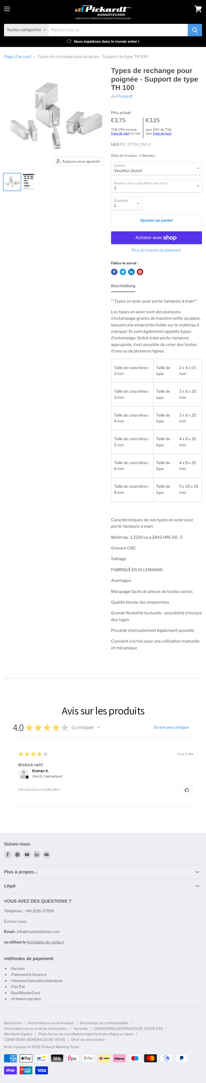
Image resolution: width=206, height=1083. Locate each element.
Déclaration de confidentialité (104, 1023)
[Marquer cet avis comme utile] (186, 789)
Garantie (80, 1028)
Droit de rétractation (88, 1039)
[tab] (123, 287)
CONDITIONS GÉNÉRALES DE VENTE (34, 1039)
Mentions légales (18, 1034)
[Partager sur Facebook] (114, 272)
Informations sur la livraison (51, 1023)
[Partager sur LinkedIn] (131, 272)
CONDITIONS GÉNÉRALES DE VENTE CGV (128, 1028)
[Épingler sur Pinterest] (140, 272)
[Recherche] (195, 30)
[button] (98, 727)
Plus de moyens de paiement (156, 250)
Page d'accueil (17, 56)
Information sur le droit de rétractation (36, 1028)
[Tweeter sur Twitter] (123, 272)
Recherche (13, 1023)
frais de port (120, 133)
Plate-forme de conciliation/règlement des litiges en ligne (85, 1034)
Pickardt (125, 96)
